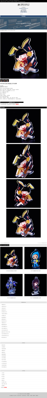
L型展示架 (3, 306)
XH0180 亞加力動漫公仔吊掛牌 (11, 270)
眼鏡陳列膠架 (4, 324)
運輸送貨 (3, 380)
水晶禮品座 (3, 346)
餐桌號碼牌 (3, 317)
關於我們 (34, 395)
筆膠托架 (3, 304)
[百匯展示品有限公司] (23, 5)
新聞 (4, 383)
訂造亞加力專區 (19, 395)
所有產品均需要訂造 (23, 11)
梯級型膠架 (3, 319)
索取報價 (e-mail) (12, 102)
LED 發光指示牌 (4, 363)
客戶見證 (3, 376)
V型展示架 (3, 308)
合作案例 (31, 395)
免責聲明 (3, 385)
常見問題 (28, 395)
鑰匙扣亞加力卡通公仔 (4, 30)
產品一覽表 (15, 395)
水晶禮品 (3, 315)
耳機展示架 (3, 322)
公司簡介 (3, 372)
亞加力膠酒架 (4, 357)
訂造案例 (3, 374)
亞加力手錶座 (4, 359)
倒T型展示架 (4, 311)
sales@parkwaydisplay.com (23, 8)
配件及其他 (3, 337)
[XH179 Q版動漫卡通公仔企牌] (35, 268)
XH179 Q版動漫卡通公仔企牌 (35, 270)
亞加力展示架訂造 (24, 395)
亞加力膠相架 (4, 326)
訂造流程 (3, 378)
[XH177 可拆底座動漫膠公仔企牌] (35, 295)
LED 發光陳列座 (4, 361)
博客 (2, 383)
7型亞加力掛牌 (4, 313)
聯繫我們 (37, 395)
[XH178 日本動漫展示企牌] (11, 295)
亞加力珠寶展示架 (4, 333)
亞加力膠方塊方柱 (4, 335)
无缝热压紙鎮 (4, 348)
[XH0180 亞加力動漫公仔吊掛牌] (11, 268)
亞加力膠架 (4, 1)
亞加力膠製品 (11, 395)
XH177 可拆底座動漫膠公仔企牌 (35, 297)
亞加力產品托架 (4, 330)
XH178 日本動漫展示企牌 (11, 297)
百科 (6, 383)
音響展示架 (3, 352)
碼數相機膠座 (4, 354)
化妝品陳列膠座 (4, 365)
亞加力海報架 (4, 328)
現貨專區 (10, 0)
